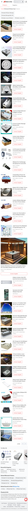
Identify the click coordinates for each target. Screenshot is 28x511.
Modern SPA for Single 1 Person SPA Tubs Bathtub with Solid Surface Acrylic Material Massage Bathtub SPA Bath (20, 188)
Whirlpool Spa (13, 471)
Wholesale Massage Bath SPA (7, 15)
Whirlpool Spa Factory (21, 488)
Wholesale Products (11, 469)
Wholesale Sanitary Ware (21, 477)
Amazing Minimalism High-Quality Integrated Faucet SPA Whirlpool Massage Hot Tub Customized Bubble (20, 98)
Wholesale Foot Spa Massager (7, 477)
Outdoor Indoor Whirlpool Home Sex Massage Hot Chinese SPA (18, 137)
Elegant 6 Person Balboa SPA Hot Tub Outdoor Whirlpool (19, 405)
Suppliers (15, 5)
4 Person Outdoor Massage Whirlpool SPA (19, 124)
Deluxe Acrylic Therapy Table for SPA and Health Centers (19, 380)
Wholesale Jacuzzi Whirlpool (7, 18)
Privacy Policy (17, 506)
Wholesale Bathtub (5, 480)
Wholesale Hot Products (22, 503)
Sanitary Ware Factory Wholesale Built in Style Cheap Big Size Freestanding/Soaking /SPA (20, 418)
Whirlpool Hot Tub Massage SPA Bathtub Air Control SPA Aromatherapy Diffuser (19, 162)
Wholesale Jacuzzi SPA (19, 18)
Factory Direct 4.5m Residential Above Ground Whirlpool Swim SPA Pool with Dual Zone (20, 22)
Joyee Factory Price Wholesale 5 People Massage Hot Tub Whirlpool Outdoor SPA (20, 226)
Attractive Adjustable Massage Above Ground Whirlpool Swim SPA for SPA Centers (20, 316)
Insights (18, 504)
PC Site (14, 504)
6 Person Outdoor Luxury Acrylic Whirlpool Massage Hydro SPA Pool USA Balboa (19, 354)
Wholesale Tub (14, 483)
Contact (23, 506)
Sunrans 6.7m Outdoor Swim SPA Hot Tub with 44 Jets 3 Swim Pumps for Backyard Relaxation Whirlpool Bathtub (19, 303)
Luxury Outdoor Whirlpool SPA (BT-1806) (20, 393)
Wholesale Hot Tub (5, 483)
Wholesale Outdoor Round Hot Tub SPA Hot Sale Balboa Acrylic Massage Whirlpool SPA (20, 60)
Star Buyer (10, 504)
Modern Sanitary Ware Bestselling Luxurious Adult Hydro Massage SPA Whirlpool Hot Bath (20, 86)
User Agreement (10, 506)
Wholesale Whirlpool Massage (7, 12)
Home (2, 469)
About (4, 506)
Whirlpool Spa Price (11, 488)
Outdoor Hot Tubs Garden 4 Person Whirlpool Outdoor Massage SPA (19, 213)
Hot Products (4, 503)
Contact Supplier (17, 29)
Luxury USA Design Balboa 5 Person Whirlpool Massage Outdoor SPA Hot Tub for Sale (19, 47)
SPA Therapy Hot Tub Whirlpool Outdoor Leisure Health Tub (20, 342)
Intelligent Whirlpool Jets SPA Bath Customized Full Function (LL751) (20, 367)
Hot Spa (3, 488)
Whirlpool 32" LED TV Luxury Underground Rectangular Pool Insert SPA (20, 431)
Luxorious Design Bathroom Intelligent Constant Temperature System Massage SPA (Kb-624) (20, 111)
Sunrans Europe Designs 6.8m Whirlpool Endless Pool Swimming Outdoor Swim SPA (20, 329)
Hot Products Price (12, 503)
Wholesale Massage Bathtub (16, 480)
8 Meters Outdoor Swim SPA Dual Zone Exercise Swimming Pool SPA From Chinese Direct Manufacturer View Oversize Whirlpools (19, 278)
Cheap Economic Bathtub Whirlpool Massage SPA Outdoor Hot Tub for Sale (18, 35)
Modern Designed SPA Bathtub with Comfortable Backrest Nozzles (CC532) (20, 73)
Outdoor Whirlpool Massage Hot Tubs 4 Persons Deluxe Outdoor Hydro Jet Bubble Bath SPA (20, 201)
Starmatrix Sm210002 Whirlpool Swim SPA (18, 290)
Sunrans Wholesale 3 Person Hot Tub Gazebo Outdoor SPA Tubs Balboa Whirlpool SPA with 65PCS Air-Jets (13, 266)
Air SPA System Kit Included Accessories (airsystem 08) (19, 149)
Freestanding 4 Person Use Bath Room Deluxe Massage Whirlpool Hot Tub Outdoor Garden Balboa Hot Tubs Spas (20, 175)
